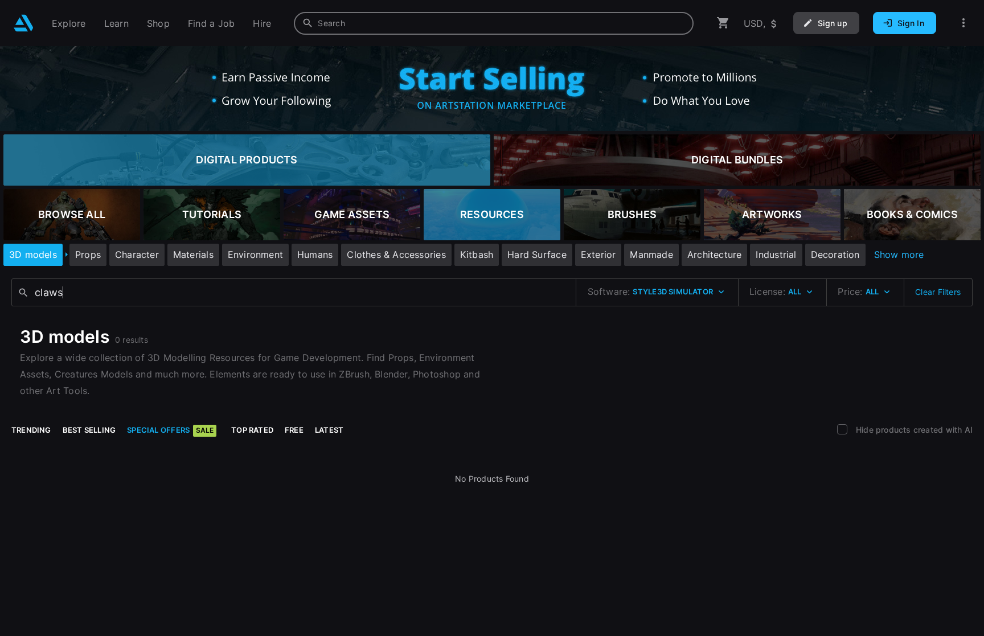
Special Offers (170, 429)
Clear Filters (938, 292)
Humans (315, 254)
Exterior (598, 254)
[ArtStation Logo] (24, 23)
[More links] (963, 23)
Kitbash (476, 254)
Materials (193, 254)
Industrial (776, 254)
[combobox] (494, 23)
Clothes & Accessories (396, 254)
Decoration (835, 254)
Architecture (714, 254)
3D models (33, 254)
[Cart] (723, 23)
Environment (255, 254)
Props (88, 254)
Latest (329, 429)
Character (137, 254)
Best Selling (89, 429)
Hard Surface (537, 254)
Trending (31, 429)
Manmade (651, 254)
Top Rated (252, 429)
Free (294, 429)
